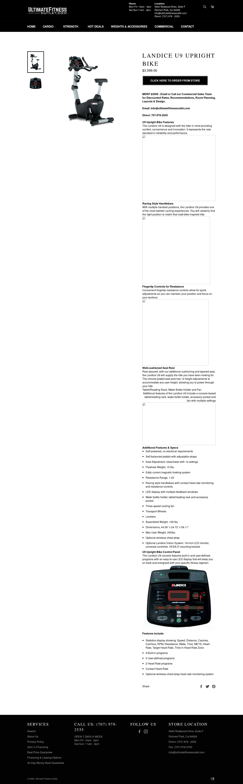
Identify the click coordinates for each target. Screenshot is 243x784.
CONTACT (187, 26)
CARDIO (48, 26)
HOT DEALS (96, 26)
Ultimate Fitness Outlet (46, 778)
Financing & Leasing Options (44, 757)
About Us (32, 736)
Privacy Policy (35, 742)
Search (31, 731)
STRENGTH (71, 26)
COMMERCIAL (164, 26)
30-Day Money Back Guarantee (45, 763)
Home (31, 26)
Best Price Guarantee (39, 752)
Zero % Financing (37, 747)
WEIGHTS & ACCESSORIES (129, 26)
